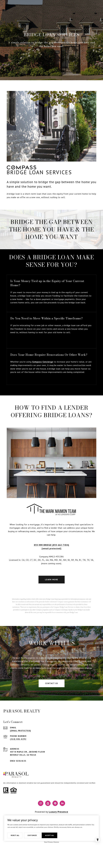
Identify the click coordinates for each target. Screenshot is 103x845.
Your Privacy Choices (51, 842)
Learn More (51, 579)
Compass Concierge (42, 361)
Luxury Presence (58, 811)
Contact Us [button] (51, 683)
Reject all (15, 835)
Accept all (49, 835)
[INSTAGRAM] (40, 803)
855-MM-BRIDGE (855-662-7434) (51, 545)
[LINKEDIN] (62, 803)
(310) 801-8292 (18, 739)
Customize (32, 835)
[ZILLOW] (48, 803)
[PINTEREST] (55, 803)
